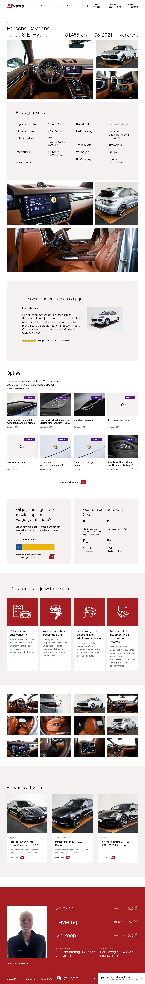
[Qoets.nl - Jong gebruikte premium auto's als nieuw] (15, 6)
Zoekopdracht (56, 6)
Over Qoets (30, 979)
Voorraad (32, 6)
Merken (43, 6)
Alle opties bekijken (69, 482)
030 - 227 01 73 (115, 7)
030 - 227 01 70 (132, 7)
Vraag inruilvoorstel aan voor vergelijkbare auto (28, 556)
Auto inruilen (71, 6)
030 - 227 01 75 (98, 7)
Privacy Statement (48, 979)
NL (19, 547)
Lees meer (14, 857)
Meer (83, 6)
